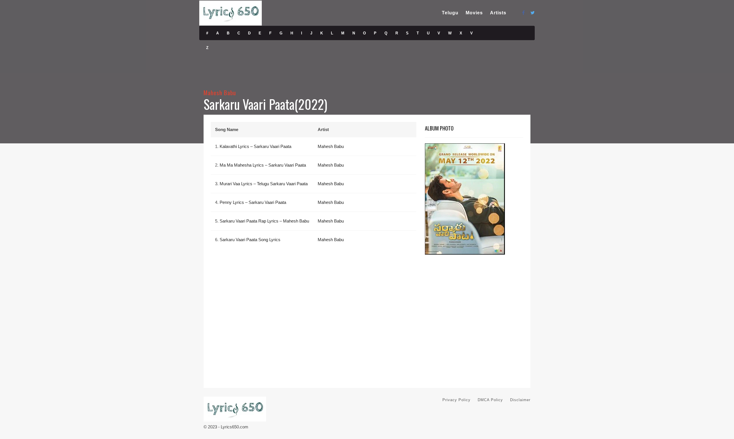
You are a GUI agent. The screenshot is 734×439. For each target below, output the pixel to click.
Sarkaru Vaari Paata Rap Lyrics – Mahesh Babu (264, 220)
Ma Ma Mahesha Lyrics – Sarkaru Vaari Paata (263, 165)
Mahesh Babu (220, 92)
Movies (474, 12)
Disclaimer (520, 400)
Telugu (450, 12)
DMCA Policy (490, 400)
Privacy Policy (456, 400)
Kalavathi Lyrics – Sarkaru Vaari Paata (255, 146)
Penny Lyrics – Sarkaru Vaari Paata (253, 202)
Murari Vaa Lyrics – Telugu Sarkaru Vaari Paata (264, 183)
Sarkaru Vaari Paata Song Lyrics (250, 239)
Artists (498, 12)
